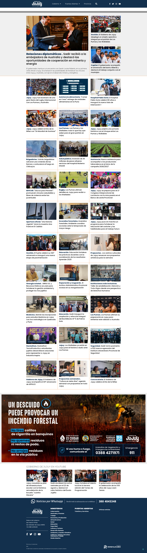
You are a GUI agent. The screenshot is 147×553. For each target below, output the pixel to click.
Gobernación (33, 48)
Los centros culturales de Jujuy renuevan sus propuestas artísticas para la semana (106, 255)
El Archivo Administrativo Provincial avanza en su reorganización (73, 285)
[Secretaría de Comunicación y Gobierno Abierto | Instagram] (116, 4)
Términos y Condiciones (31, 544)
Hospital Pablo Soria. (100, 97)
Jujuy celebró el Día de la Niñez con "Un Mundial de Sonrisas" (41, 130)
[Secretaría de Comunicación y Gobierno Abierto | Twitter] (113, 4)
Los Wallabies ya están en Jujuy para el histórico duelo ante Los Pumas (73, 347)
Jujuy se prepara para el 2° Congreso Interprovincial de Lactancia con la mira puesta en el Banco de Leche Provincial (105, 194)
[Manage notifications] (143, 549)
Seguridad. (96, 346)
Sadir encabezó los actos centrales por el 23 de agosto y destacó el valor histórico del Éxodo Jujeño (61, 488)
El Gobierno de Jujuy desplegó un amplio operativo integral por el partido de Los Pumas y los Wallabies (104, 38)
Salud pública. (65, 159)
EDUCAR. (30, 190)
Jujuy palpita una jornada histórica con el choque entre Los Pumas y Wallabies (105, 131)
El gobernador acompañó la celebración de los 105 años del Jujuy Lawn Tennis (110, 486)
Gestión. (95, 34)
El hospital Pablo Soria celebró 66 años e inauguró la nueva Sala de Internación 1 (104, 101)
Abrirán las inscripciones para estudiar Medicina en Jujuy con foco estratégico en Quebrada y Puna (41, 318)
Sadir (54, 479)
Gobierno (56, 4)
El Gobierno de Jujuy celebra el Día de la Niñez (104, 380)
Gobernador (105, 479)
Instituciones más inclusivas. (104, 283)
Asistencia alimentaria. (69, 97)
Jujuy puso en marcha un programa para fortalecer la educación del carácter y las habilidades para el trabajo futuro (105, 225)
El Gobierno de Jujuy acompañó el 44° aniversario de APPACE (41, 381)
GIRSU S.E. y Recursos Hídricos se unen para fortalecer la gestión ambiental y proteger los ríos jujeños (40, 287)
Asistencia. (96, 159)
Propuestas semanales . (70, 379)
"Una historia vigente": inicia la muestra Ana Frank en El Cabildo (39, 224)
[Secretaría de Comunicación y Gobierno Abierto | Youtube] (120, 4)
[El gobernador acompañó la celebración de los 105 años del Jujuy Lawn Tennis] (110, 476)
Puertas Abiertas (71, 4)
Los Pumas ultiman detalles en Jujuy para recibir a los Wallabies (72, 192)
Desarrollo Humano (99, 375)
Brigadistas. (31, 159)
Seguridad (54, 526)
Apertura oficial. (33, 222)
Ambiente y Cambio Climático (61, 532)
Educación (96, 217)
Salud (63, 154)
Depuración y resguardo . (70, 283)
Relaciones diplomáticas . (44, 54)
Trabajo (53, 515)
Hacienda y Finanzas (68, 278)
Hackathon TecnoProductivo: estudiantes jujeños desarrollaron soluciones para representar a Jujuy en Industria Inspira (40, 351)
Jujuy (30, 479)
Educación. (64, 252)
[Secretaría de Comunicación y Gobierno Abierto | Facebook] (109, 4)
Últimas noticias (104, 509)
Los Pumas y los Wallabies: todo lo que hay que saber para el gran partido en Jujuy (72, 132)
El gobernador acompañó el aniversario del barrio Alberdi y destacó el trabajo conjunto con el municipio (105, 69)
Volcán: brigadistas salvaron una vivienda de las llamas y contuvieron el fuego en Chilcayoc (40, 163)
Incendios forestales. (68, 221)
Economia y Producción (100, 155)
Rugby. (62, 190)
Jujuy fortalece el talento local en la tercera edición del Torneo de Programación (85, 486)
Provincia (87, 4)
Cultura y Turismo (34, 217)
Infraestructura (56, 520)
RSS (27, 546)
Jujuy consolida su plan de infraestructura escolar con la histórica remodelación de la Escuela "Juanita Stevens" (36, 489)
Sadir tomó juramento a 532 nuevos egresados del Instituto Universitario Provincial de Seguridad (105, 349)
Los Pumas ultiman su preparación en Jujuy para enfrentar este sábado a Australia (105, 317)
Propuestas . (96, 253)
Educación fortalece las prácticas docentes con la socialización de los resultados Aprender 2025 (72, 256)
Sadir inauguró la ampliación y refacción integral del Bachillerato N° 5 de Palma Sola (72, 317)
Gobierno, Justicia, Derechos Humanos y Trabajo (60, 535)
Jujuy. (29, 97)
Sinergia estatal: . (34, 283)
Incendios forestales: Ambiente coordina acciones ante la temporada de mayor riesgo (73, 224)
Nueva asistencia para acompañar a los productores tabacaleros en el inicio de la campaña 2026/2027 (105, 163)
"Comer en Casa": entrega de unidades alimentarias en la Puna (73, 99)
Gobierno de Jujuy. (34, 379)
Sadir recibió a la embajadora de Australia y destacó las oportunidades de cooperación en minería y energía (56, 59)
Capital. (94, 65)
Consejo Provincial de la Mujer (103, 279)
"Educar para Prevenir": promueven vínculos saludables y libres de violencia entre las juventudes (40, 194)
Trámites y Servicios (82, 511)
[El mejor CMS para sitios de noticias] (110, 547)
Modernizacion (55, 538)
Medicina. (30, 315)
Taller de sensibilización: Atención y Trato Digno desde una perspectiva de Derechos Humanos (106, 288)
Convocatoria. (97, 379)
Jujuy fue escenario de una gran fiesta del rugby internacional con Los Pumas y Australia (41, 100)
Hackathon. (31, 346)
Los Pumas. (64, 128)
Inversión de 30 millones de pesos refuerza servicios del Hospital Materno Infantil (72, 162)
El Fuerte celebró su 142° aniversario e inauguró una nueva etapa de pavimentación (40, 255)
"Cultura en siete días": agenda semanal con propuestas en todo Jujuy (73, 383)
